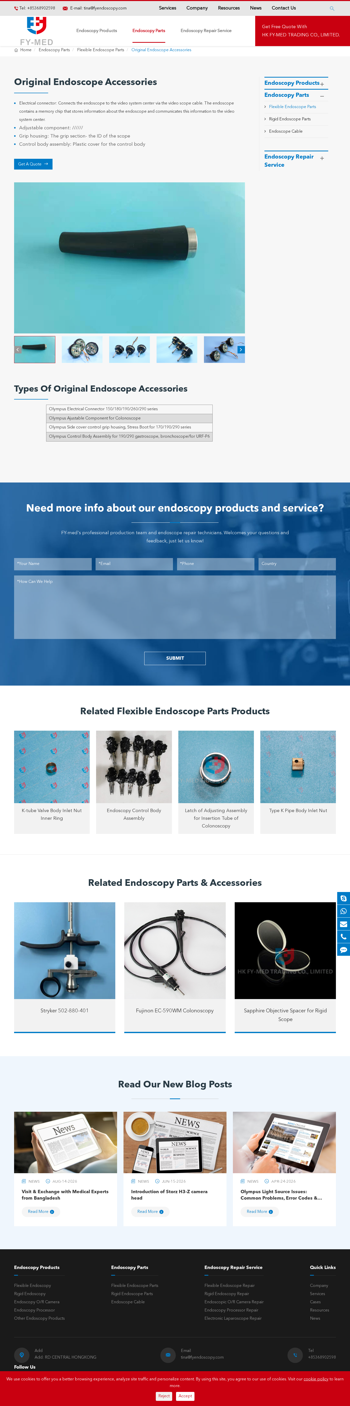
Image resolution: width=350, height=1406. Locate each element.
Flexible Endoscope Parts (100, 50)
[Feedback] (343, 949)
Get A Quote (33, 164)
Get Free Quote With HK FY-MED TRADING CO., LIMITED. (301, 31)
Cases (315, 1302)
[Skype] (343, 898)
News (256, 8)
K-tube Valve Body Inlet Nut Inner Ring (52, 815)
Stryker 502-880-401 (64, 1011)
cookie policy (316, 1379)
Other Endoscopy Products (39, 1319)
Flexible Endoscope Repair (229, 1286)
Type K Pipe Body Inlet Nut (298, 811)
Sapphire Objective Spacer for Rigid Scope (285, 1015)
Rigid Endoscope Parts (290, 119)
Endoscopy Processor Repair (231, 1310)
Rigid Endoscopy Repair (226, 1294)
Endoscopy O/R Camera (36, 1302)
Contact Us (284, 8)
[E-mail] (343, 924)
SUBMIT (175, 658)
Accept (185, 1396)
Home (26, 50)
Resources (229, 8)
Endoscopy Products (96, 31)
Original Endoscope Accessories (161, 50)
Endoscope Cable (286, 132)
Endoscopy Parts (148, 31)
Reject (164, 1396)
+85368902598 (40, 8)
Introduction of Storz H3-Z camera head (169, 1195)
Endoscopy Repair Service (206, 31)
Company (197, 8)
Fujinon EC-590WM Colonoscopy (175, 1011)
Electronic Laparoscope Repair (233, 1319)
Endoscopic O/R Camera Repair (234, 1302)
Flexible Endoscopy (32, 1286)
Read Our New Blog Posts (175, 1085)
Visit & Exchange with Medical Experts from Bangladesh (65, 1195)
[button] (18, 349)
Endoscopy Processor (34, 1310)
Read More (38, 1212)
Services (167, 8)
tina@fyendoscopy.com (105, 8)
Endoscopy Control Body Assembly (134, 815)
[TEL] (343, 936)
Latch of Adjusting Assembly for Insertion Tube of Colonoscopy (216, 818)
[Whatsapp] (343, 911)
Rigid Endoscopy (30, 1294)
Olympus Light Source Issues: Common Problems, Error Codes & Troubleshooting (279, 1196)
